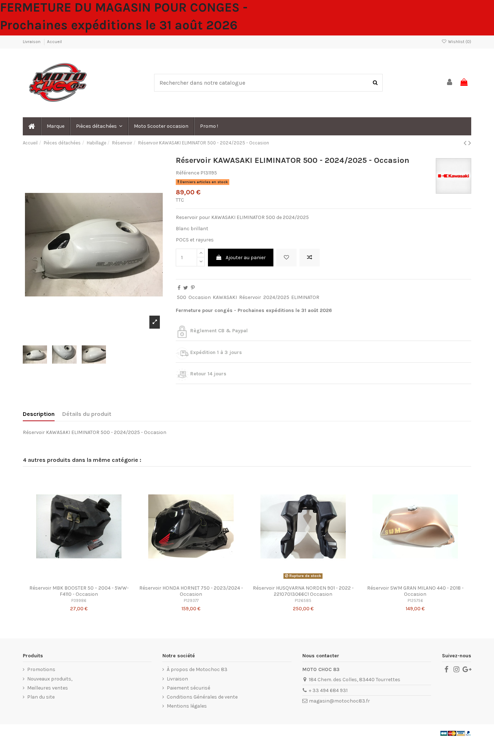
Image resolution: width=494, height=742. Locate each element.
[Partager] (179, 288)
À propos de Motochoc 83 (197, 669)
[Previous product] (466, 143)
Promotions (41, 669)
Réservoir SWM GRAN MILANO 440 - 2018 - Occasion (415, 591)
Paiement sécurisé (188, 688)
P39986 (78, 600)
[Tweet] (185, 288)
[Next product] (469, 143)
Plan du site (41, 697)
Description (39, 413)
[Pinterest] (193, 288)
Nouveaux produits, (49, 679)
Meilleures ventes (47, 688)
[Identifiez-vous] (450, 83)
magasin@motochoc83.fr (339, 701)
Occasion (199, 297)
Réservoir (250, 297)
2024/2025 (276, 297)
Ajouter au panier (246, 257)
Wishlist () (459, 41)
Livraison (32, 41)
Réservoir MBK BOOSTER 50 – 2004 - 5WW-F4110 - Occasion (79, 591)
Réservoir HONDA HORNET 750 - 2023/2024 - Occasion (191, 591)
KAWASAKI (225, 297)
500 (181, 297)
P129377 (191, 600)
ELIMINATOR (305, 297)
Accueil (54, 41)
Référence (187, 173)
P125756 (415, 600)
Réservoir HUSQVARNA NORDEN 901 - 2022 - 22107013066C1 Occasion (303, 591)
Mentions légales (187, 706)
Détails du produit (86, 413)
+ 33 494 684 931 (328, 690)
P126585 (303, 600)
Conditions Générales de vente (202, 697)
